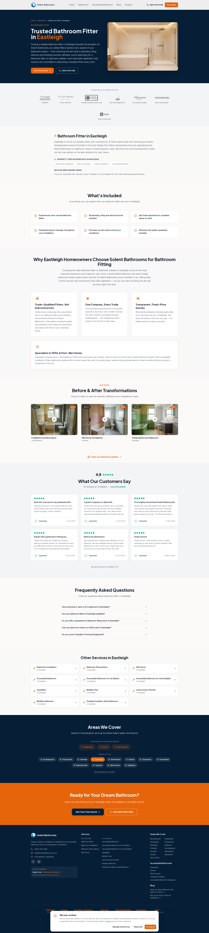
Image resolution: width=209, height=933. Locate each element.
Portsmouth (67, 759)
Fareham (83, 759)
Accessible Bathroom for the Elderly (116, 845)
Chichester (146, 759)
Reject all (138, 927)
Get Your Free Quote (86, 812)
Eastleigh (99, 759)
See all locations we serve (104, 772)
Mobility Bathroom (109, 863)
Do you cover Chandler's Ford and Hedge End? (83, 634)
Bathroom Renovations (90, 849)
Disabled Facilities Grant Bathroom (115, 867)
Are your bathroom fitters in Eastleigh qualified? (83, 614)
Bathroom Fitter (87, 842)
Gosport (98, 765)
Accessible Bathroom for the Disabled (117, 849)
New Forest (115, 765)
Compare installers (157, 877)
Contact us (109, 921)
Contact (128, 5)
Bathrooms (83, 5)
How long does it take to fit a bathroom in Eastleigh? (86, 607)
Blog (119, 5)
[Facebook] (33, 861)
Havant (131, 759)
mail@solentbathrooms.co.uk (45, 853)
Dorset (105, 747)
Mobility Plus (107, 856)
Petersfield (164, 759)
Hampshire (88, 747)
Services (85, 834)
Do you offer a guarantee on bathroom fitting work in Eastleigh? (90, 620)
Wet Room (85, 853)
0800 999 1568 (156, 5)
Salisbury (131, 765)
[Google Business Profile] (39, 861)
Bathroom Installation (89, 845)
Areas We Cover (157, 834)
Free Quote (171, 5)
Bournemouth (81, 765)
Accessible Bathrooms (102, 5)
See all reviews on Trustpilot (103, 567)
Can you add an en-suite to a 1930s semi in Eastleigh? (86, 627)
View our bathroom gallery (105, 456)
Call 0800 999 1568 (123, 812)
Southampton (48, 759)
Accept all (150, 927)
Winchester (116, 759)
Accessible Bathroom (110, 842)
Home (72, 5)
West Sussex (122, 747)
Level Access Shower (110, 860)
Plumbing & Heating (45, 872)
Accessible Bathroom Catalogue (162, 880)
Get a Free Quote (41, 71)
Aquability (106, 853)
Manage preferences (121, 927)
